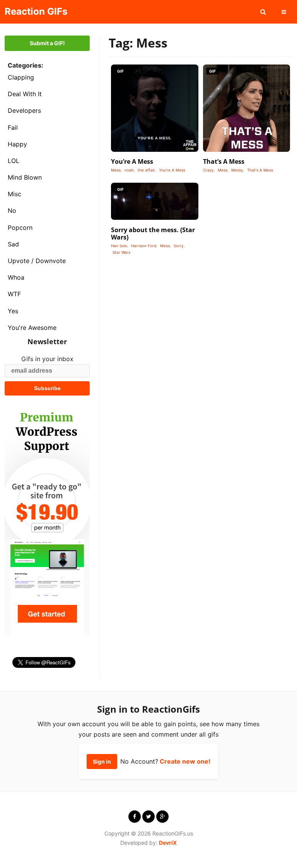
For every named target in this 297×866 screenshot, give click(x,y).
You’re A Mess (132, 161)
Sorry (179, 245)
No (12, 210)
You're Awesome (32, 327)
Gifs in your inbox (47, 359)
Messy (237, 170)
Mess (116, 170)
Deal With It (25, 94)
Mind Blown (25, 177)
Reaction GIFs (36, 11)
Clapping (21, 77)
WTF (14, 294)
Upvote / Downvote (37, 261)
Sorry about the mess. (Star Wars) (153, 233)
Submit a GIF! (47, 43)
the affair (146, 170)
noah (129, 170)
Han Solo (119, 245)
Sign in (102, 761)
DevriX (168, 842)
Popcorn (20, 227)
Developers (24, 110)
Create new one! (185, 761)
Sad (13, 244)
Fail (13, 127)
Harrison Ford (143, 245)
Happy (17, 144)
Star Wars (121, 252)
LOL (13, 161)
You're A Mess (172, 170)
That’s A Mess (223, 161)
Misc (14, 194)
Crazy (208, 170)
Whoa (16, 277)
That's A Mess (260, 170)
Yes (13, 311)
